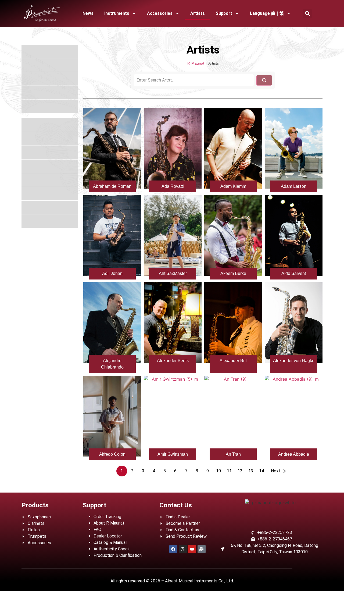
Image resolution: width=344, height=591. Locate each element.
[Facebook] (173, 549)
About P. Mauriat (109, 523)
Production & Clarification (118, 555)
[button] (307, 13)
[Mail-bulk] (202, 549)
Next (275, 470)
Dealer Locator (108, 536)
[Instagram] (183, 549)
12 (240, 470)
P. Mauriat (195, 63)
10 (218, 470)
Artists (197, 13)
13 (250, 470)
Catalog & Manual (110, 542)
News (88, 13)
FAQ (97, 529)
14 (261, 470)
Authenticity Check (112, 548)
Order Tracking (107, 516)
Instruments (116, 13)
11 (229, 470)
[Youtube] (192, 549)
